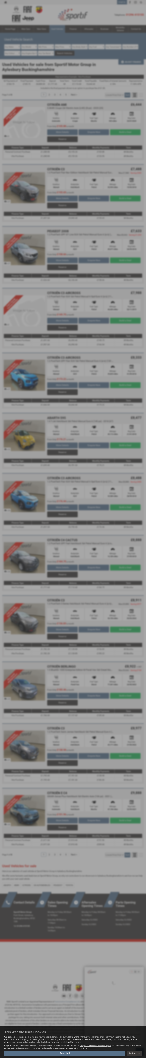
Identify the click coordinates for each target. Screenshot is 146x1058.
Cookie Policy (76, 1042)
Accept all (65, 1053)
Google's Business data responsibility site (95, 1046)
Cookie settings (134, 1053)
